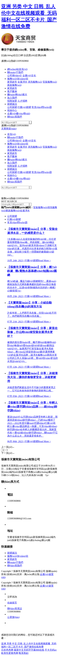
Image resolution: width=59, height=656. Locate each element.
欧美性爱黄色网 (9, 653)
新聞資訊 (12, 104)
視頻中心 (12, 110)
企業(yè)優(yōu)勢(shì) (18, 113)
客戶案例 (12, 91)
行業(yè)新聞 (24, 107)
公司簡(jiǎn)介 (14, 75)
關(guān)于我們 (15, 72)
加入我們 (12, 97)
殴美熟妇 (23, 653)
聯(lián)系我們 (14, 116)
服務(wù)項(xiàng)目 (17, 78)
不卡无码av (51, 650)
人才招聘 (22, 101)
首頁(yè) (11, 134)
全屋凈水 (22, 82)
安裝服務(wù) (50, 82)
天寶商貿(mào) (8, 128)
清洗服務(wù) (35, 82)
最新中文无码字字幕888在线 (29, 650)
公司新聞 (12, 107)
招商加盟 (12, 101)
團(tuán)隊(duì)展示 (17, 94)
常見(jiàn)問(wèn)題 (42, 107)
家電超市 (12, 82)
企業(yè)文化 (29, 75)
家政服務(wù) (14, 85)
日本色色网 (7, 650)
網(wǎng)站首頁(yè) (17, 69)
